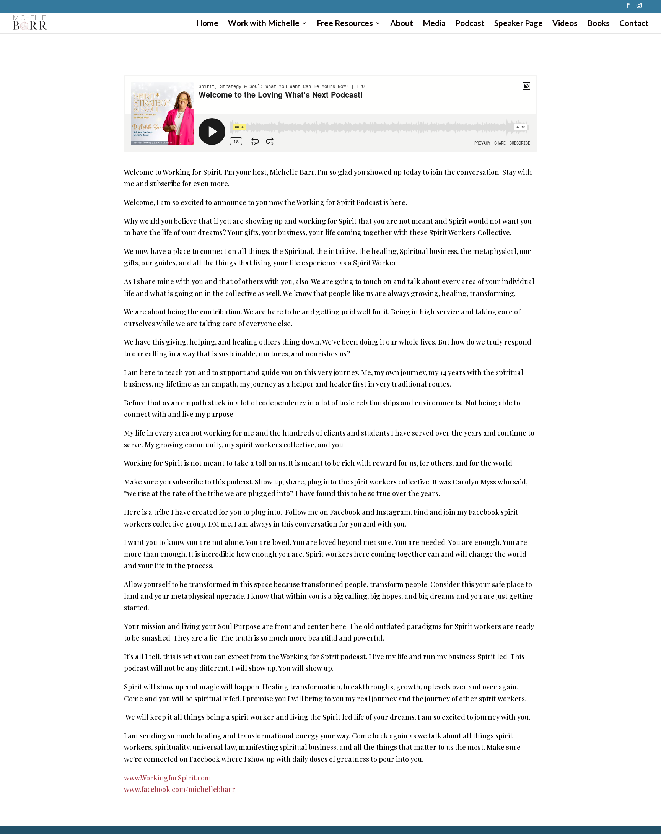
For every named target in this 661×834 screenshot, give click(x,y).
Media (434, 24)
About (401, 24)
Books (598, 24)
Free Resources (345, 24)
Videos (565, 24)
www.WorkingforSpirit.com (167, 777)
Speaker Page (518, 24)
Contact (634, 24)
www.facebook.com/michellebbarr (179, 789)
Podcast (470, 24)
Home (207, 24)
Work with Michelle (264, 24)
